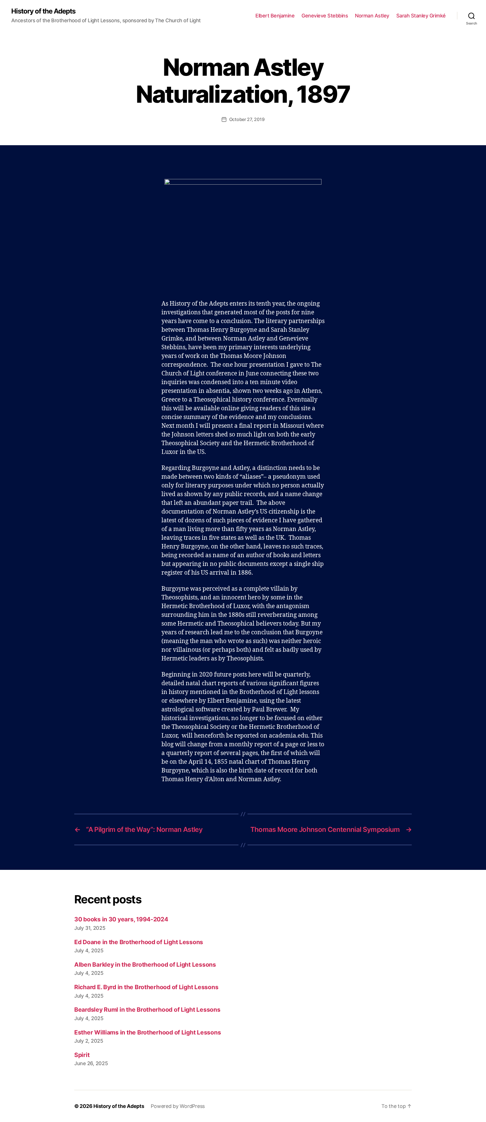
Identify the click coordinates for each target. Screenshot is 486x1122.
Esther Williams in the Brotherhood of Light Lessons (147, 1032)
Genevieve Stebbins (325, 16)
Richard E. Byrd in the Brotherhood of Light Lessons (146, 987)
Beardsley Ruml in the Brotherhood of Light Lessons (147, 1009)
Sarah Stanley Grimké (421, 16)
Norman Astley (372, 16)
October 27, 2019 (247, 119)
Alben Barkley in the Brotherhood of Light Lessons (145, 964)
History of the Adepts (43, 11)
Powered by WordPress (178, 1106)
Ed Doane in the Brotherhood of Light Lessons (138, 942)
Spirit (81, 1054)
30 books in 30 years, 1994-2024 (121, 919)
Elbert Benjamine (274, 16)
